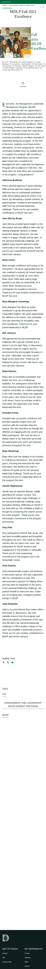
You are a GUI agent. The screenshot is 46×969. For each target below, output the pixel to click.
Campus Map (6, 962)
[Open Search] (40, 7)
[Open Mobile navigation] (43, 7)
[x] (8, 662)
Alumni (27, 966)
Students (28, 957)
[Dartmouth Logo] (6, 1)
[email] (12, 662)
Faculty (27, 953)
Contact (4, 953)
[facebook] (3, 662)
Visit (3, 957)
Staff (26, 962)
